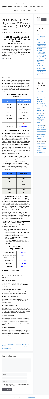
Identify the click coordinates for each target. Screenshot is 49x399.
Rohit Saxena (40, 113)
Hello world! (39, 34)
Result (25, 6)
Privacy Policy (17, 3)
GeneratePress (32, 397)
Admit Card (16, 10)
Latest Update (32, 6)
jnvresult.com (7, 7)
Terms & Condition (18, 6)
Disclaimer (35, 3)
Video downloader (41, 97)
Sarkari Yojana (40, 6)
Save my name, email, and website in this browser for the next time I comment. (17, 385)
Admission (23, 10)
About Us (29, 10)
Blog (23, 3)
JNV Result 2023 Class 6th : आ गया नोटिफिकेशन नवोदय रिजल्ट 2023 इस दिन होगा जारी (41, 119)
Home (35, 10)
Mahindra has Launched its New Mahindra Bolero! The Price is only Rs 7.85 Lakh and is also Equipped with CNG (41, 70)
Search (38, 17)
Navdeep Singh (40, 125)
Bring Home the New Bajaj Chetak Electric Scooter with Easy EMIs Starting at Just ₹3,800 (41, 53)
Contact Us (28, 3)
